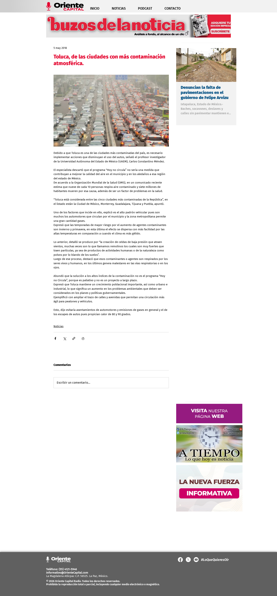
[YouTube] (196, 559)
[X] (188, 559)
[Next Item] (230, 65)
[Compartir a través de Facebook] (55, 338)
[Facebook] (180, 559)
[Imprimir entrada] (83, 338)
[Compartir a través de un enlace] (74, 338)
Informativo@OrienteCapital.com (67, 572)
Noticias (59, 326)
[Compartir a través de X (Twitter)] (64, 338)
